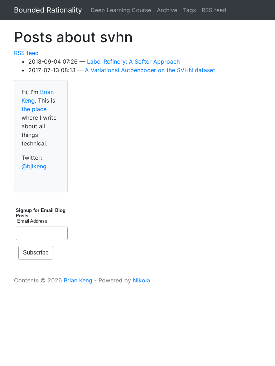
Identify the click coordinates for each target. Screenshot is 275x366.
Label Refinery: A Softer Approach (133, 61)
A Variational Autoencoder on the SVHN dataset (150, 70)
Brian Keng (78, 280)
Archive (167, 10)
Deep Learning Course (121, 10)
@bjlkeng (34, 166)
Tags (189, 10)
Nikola (141, 280)
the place (34, 109)
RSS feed (214, 10)
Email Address (31, 221)
